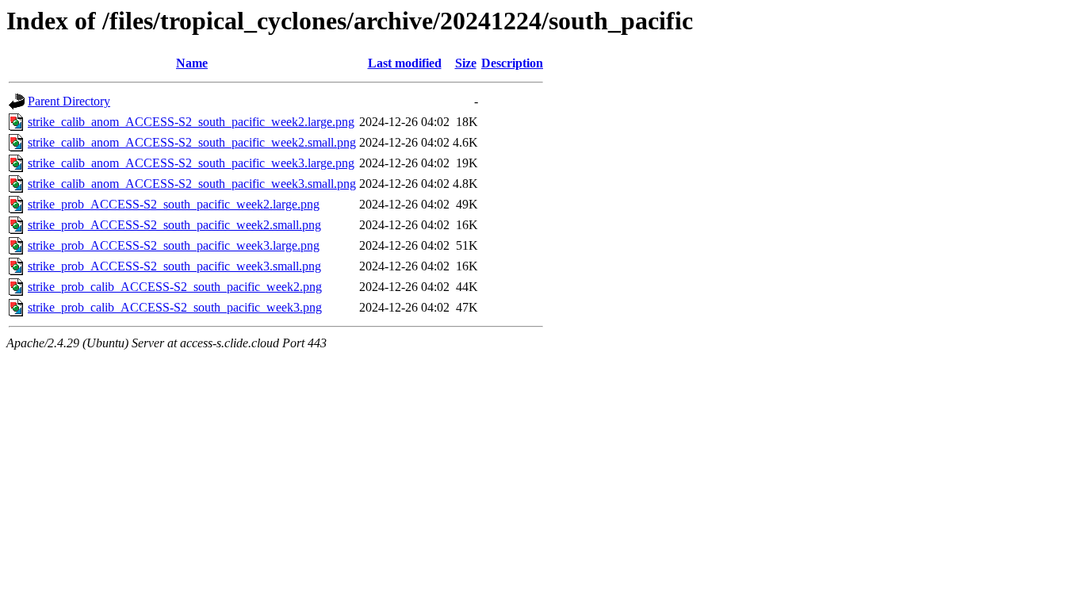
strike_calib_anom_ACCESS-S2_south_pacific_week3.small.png (192, 183)
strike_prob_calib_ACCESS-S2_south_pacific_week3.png (175, 307)
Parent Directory (69, 101)
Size (465, 63)
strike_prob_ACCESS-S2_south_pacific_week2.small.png (174, 225)
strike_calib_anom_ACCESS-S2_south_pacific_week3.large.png (191, 163)
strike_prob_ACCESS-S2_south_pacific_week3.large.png (174, 245)
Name (192, 63)
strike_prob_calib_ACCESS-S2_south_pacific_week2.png (175, 286)
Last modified (405, 63)
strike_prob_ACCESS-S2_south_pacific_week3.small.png (174, 266)
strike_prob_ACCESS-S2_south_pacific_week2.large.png (174, 204)
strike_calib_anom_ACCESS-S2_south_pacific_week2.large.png (191, 121)
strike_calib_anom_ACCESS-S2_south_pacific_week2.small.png (192, 142)
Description (512, 63)
